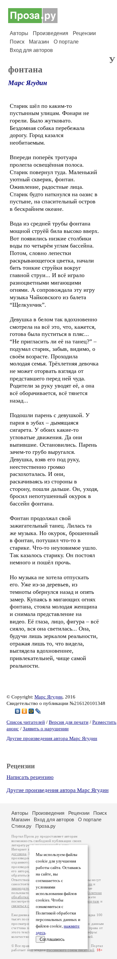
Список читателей (25, 722)
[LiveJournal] (38, 711)
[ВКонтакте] (17, 711)
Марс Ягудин (27, 83)
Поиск (17, 42)
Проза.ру (45, 826)
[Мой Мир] (31, 711)
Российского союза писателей (70, 950)
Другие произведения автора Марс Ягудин (51, 738)
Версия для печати (68, 722)
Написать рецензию (30, 777)
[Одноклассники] (24, 711)
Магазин (39, 42)
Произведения (50, 33)
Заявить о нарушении (46, 728)
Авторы (19, 33)
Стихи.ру (21, 826)
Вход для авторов (31, 50)
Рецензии (84, 33)
